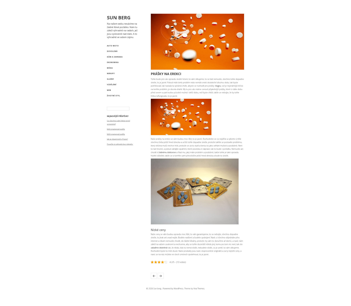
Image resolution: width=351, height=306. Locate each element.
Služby (110, 79)
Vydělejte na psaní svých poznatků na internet (161, 276)
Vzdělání (111, 84)
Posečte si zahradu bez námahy (120, 144)
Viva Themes (198, 288)
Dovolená (112, 51)
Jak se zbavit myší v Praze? (117, 139)
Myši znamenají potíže (116, 129)
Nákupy (111, 73)
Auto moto (113, 46)
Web (109, 90)
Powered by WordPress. (173, 288)
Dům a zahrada (115, 57)
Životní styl (113, 96)
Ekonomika (113, 62)
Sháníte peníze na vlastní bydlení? (154, 276)
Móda (110, 68)
